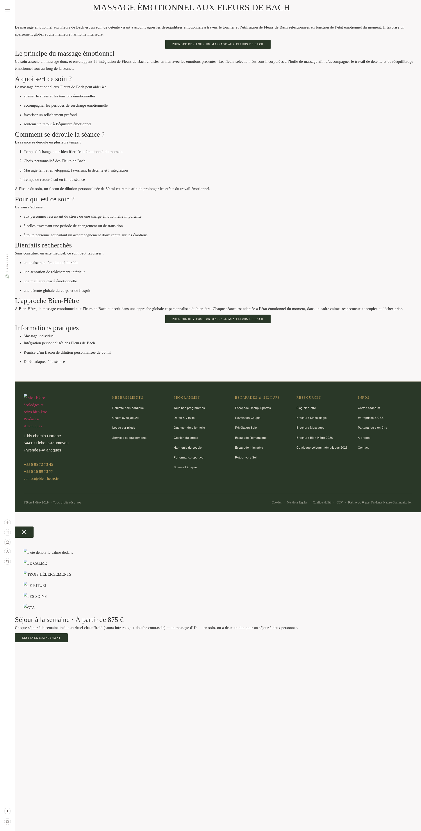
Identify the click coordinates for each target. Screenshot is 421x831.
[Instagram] (7, 821)
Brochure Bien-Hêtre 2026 (314, 437)
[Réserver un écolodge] (7, 542)
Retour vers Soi (246, 457)
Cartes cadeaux (369, 408)
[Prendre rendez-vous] (7, 532)
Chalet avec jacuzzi (125, 417)
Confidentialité (322, 502)
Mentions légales (297, 502)
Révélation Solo (246, 427)
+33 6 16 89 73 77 (38, 471)
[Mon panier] (7, 561)
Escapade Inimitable (249, 447)
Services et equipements (129, 437)
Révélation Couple (247, 417)
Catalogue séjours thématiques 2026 (322, 447)
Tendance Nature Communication (391, 502)
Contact (363, 447)
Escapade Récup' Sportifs (253, 408)
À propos (364, 437)
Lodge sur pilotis (123, 427)
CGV (340, 502)
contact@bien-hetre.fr (41, 478)
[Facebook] (7, 811)
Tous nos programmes (189, 408)
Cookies (277, 502)
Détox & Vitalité (184, 417)
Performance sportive (188, 457)
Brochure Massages (310, 427)
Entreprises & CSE (371, 417)
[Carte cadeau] (7, 522)
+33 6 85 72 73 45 (38, 464)
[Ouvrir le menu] (7, 9)
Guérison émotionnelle (189, 427)
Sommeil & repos (185, 467)
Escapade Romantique (251, 437)
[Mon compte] (7, 551)
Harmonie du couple (188, 447)
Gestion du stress (186, 437)
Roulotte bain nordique (128, 408)
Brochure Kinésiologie (311, 417)
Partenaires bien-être (372, 427)
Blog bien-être (306, 408)
